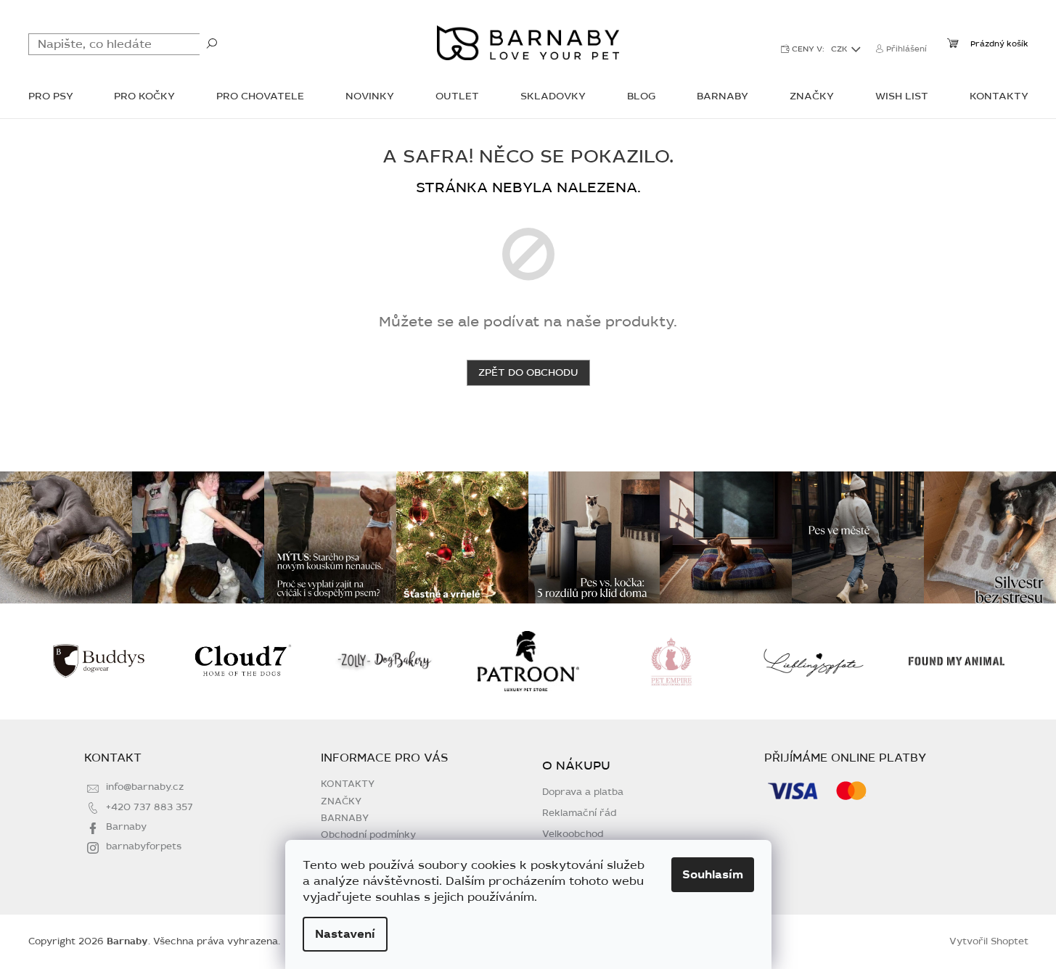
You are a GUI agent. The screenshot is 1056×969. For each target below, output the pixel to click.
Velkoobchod (573, 834)
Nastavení (345, 934)
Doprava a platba (582, 792)
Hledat (212, 42)
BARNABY (345, 818)
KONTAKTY (347, 784)
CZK (840, 49)
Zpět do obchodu (528, 372)
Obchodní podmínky (368, 834)
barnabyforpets (143, 846)
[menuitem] (51, 97)
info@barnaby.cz (145, 786)
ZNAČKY (341, 801)
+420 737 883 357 (149, 807)
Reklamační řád (579, 813)
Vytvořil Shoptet (988, 941)
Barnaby (126, 826)
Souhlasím (712, 875)
